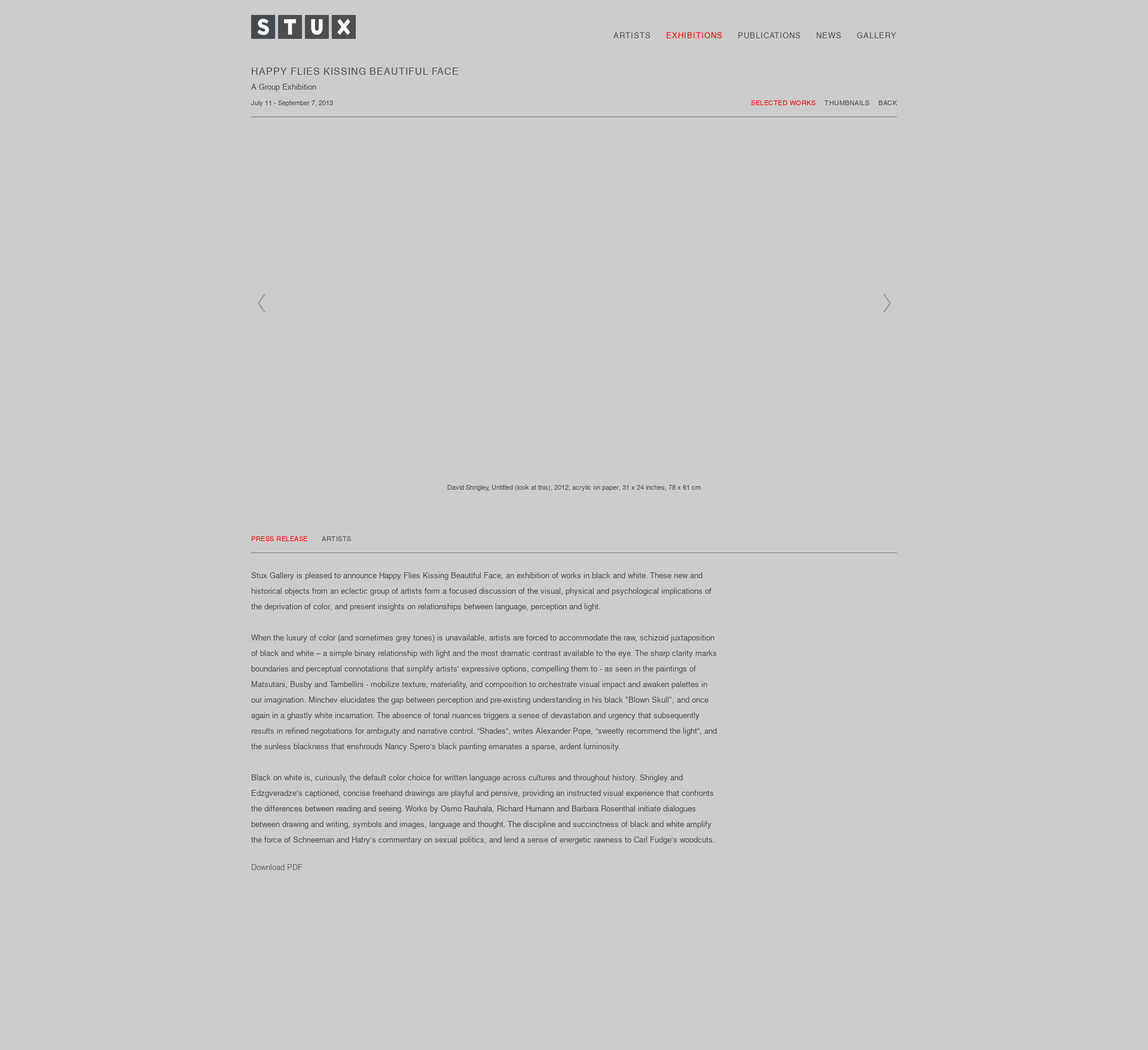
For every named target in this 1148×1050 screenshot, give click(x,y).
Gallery (877, 35)
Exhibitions (694, 35)
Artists (632, 35)
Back (887, 102)
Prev (261, 303)
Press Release (280, 538)
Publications (769, 35)
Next (887, 303)
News (829, 35)
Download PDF (277, 867)
